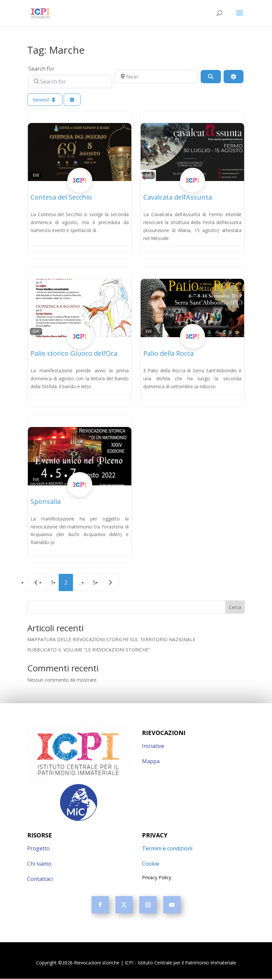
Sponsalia (46, 501)
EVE (36, 175)
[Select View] (72, 99)
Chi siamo (39, 863)
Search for (41, 68)
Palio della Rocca (168, 353)
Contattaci (40, 879)
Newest (42, 99)
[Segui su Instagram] (148, 904)
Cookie (150, 863)
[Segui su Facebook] (100, 904)
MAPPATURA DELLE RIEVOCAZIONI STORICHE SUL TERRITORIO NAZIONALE (111, 639)
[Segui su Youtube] (171, 904)
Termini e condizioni (167, 848)
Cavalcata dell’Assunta (177, 197)
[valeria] (79, 188)
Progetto (38, 848)
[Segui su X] (124, 904)
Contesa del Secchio (61, 197)
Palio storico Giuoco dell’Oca (74, 353)
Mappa (151, 761)
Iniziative (153, 746)
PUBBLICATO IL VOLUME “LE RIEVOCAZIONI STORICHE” (88, 649)
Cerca (235, 607)
